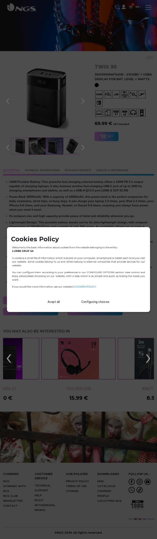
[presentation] (8, 356)
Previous (8, 100)
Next (83, 100)
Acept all (54, 301)
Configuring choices (95, 301)
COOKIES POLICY (85, 286)
